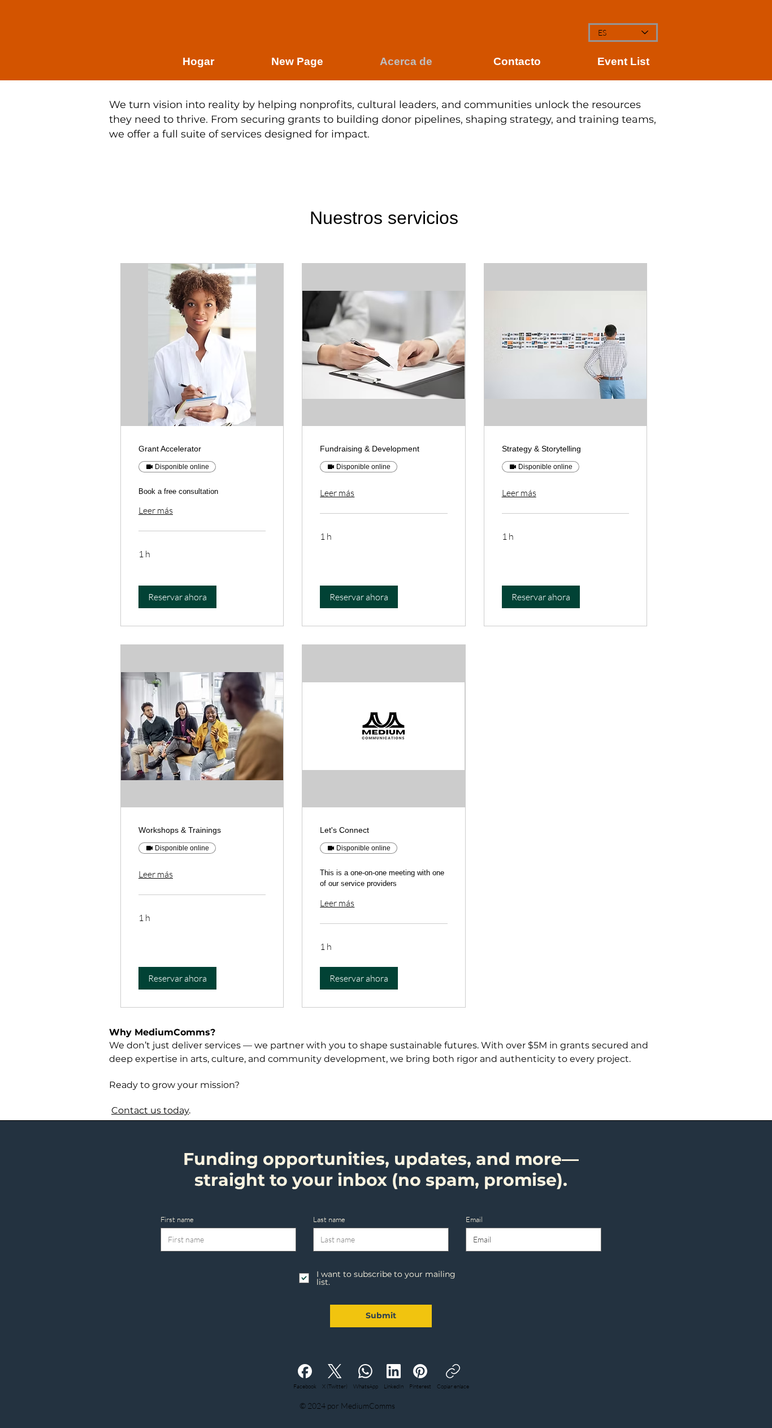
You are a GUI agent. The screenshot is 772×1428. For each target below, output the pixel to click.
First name (177, 1219)
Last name (329, 1219)
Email (474, 1219)
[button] (177, 597)
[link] (202, 449)
